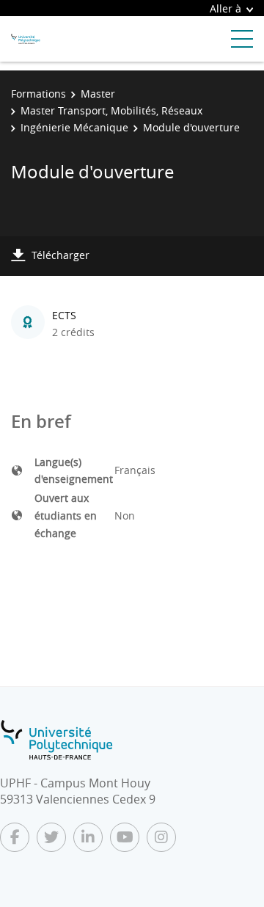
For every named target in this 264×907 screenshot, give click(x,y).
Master (98, 94)
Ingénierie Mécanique (74, 127)
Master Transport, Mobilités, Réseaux (111, 110)
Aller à (225, 8)
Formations (38, 94)
